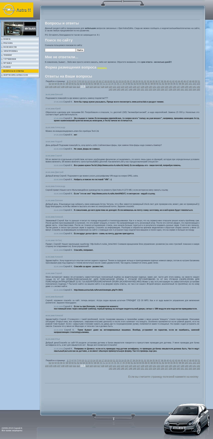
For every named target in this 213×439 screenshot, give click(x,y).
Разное (7, 67)
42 (173, 81)
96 (174, 84)
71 (104, 84)
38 (162, 81)
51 (199, 81)
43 (176, 81)
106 (55, 87)
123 (122, 87)
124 (126, 87)
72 (106, 84)
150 (138, 89)
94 (169, 84)
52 (50, 84)
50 (196, 81)
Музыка (7, 63)
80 (129, 84)
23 (119, 81)
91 (160, 84)
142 (198, 87)
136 (174, 87)
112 (78, 87)
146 (122, 89)
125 (130, 87)
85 (143, 84)
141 (194, 87)
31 (142, 81)
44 (179, 81)
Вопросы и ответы (13, 71)
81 (132, 84)
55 (58, 84)
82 (135, 84)
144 (114, 89)
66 (89, 84)
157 (166, 89)
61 (75, 84)
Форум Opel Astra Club (15, 75)
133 (162, 87)
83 (137, 84)
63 (81, 84)
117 (99, 87)
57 (64, 84)
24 (122, 81)
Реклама (8, 43)
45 (182, 81)
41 (170, 81)
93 (166, 84)
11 (86, 81)
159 (174, 89)
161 (182, 89)
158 (170, 89)
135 (170, 87)
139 (186, 87)
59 (70, 84)
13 (91, 81)
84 (140, 84)
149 (134, 89)
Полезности (10, 47)
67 (92, 84)
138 (182, 87)
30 (139, 81)
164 (194, 89)
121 (114, 87)
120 (110, 87)
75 (115, 84)
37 (159, 81)
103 (198, 84)
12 (88, 81)
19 (108, 81)
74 (112, 84)
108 (63, 87)
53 (53, 84)
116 (95, 87)
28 (134, 81)
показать (102, 67)
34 (151, 81)
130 (150, 87)
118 (102, 87)
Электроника (10, 51)
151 (142, 89)
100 (186, 84)
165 (198, 89)
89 (154, 84)
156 (162, 89)
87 (149, 84)
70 (101, 84)
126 (134, 87)
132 (158, 87)
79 (126, 84)
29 (136, 81)
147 (126, 89)
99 (183, 84)
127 (138, 87)
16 (100, 81)
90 (157, 84)
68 (95, 84)
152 (146, 89)
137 (178, 87)
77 (120, 84)
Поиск (6, 39)
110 (70, 87)
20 (111, 81)
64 (84, 84)
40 (168, 81)
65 (87, 84)
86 (146, 84)
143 (110, 89)
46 (185, 81)
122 (118, 87)
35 (153, 81)
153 (150, 89)
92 (163, 84)
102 (194, 84)
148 (130, 89)
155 (158, 89)
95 (171, 84)
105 (51, 87)
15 (97, 81)
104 (47, 87)
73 (109, 84)
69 (98, 84)
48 (190, 81)
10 (83, 81)
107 (59, 87)
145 (118, 89)
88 (152, 84)
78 (123, 84)
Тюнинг (7, 55)
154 (154, 89)
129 (146, 87)
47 (187, 81)
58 (67, 84)
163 (190, 89)
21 (114, 81)
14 (94, 81)
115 (91, 87)
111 (74, 87)
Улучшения (9, 59)
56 (61, 84)
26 (128, 81)
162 (186, 89)
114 (87, 87)
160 (178, 89)
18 (105, 81)
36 (156, 81)
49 (193, 81)
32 (145, 81)
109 (67, 87)
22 (117, 81)
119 (106, 87)
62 (78, 84)
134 (166, 87)
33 (148, 81)
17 (103, 81)
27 (131, 81)
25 (125, 81)
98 (180, 84)
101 (190, 84)
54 (55, 84)
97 (177, 84)
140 (190, 87)
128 (142, 87)
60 (72, 84)
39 (165, 81)
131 (154, 87)
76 (118, 84)
